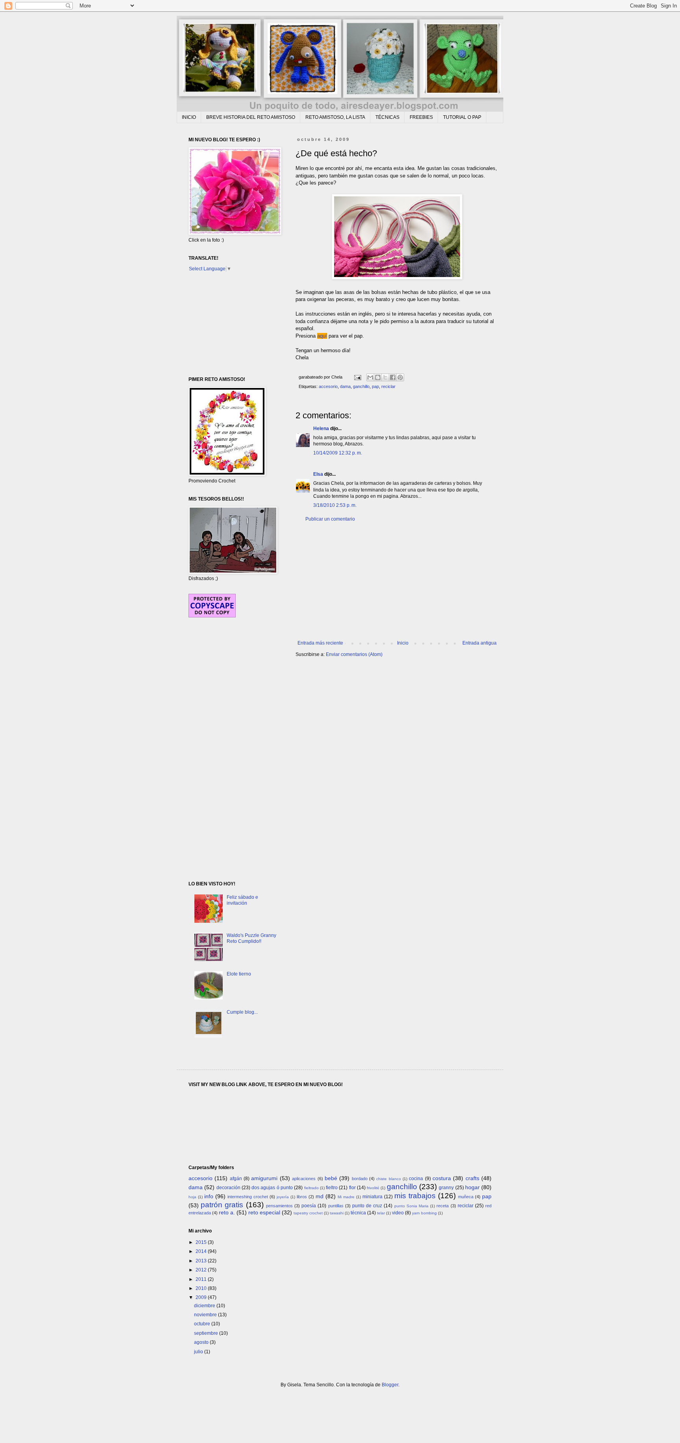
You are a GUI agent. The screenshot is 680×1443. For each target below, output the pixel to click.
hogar (472, 1187)
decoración (228, 1187)
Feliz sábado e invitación (242, 899)
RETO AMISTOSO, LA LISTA (335, 117)
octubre (202, 1324)
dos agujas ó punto (272, 1187)
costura (441, 1178)
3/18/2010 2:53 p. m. (335, 505)
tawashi (337, 1213)
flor (352, 1187)
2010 (202, 1288)
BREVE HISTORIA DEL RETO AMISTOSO (250, 117)
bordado (360, 1178)
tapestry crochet (308, 1213)
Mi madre (346, 1197)
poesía (308, 1205)
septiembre (206, 1333)
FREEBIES (421, 117)
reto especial (264, 1212)
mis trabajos (415, 1196)
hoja (192, 1197)
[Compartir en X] (385, 377)
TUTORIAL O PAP (462, 117)
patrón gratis (222, 1205)
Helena (321, 428)
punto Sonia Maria (411, 1206)
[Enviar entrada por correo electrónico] (357, 377)
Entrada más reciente (320, 643)
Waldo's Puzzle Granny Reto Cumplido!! (251, 938)
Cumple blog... (242, 1012)
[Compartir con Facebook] (393, 377)
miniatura (372, 1196)
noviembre (206, 1314)
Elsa (318, 474)
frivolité (373, 1188)
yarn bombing (424, 1213)
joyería (283, 1197)
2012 (202, 1270)
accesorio (328, 386)
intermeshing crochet (247, 1196)
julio (199, 1351)
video (398, 1213)
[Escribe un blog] (378, 377)
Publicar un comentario (330, 519)
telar (381, 1213)
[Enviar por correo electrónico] (370, 377)
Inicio (402, 643)
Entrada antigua (479, 643)
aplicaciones (304, 1178)
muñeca (465, 1196)
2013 (202, 1261)
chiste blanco (388, 1179)
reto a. (227, 1212)
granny (446, 1187)
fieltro (332, 1187)
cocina (416, 1178)
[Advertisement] (397, 581)
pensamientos (279, 1205)
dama (345, 386)
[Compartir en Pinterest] (400, 377)
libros (302, 1196)
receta (442, 1205)
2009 (202, 1297)
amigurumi (264, 1178)
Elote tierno (239, 974)
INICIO (189, 117)
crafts (472, 1178)
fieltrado (311, 1188)
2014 (202, 1251)
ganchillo (361, 386)
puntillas (336, 1205)
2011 (202, 1279)
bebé (331, 1178)
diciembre (205, 1305)
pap (375, 386)
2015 (202, 1242)
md (319, 1196)
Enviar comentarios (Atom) (354, 654)
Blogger (390, 1385)
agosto (202, 1342)
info (208, 1196)
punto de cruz (367, 1205)
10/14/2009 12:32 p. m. (337, 453)
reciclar (388, 386)
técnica (358, 1213)
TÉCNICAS (387, 117)
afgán (236, 1178)
